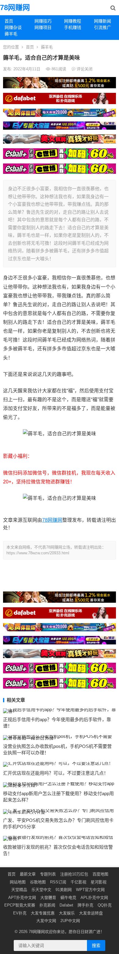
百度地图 (100, 874)
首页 (9, 21)
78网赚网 (15, 7)
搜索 (96, 945)
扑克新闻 (47, 905)
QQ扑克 (105, 905)
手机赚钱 (72, 27)
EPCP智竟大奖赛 (19, 905)
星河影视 (98, 882)
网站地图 (18, 882)
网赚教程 (72, 21)
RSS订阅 (58, 882)
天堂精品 (19, 889)
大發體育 (48, 897)
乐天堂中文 (41, 889)
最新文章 (28, 874)
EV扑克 (20, 913)
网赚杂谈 (13, 27)
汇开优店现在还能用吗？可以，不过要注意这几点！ (55, 773)
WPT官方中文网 (90, 889)
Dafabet (66, 905)
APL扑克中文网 (94, 897)
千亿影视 (78, 882)
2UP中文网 (70, 920)
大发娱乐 (67, 913)
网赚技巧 (43, 21)
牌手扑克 (85, 905)
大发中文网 (46, 920)
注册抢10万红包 (74, 874)
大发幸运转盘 (91, 913)
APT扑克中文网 (22, 897)
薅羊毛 (11, 33)
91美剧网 (64, 889)
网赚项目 (43, 27)
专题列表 (48, 874)
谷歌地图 (38, 882)
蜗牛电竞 (68, 897)
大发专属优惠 (43, 913)
